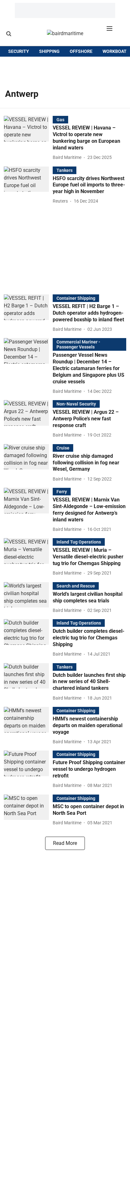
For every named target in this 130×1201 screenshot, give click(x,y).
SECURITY (18, 51)
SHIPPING (49, 51)
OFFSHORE (81, 51)
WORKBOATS (116, 51)
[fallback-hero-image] (28, 138)
